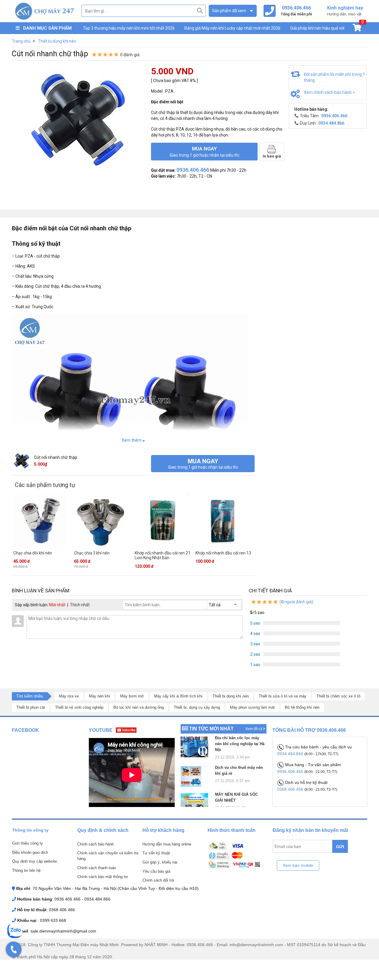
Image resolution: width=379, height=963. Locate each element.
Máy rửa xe (69, 696)
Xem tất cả (254, 729)
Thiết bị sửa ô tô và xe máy (282, 696)
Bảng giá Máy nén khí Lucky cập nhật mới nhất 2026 (232, 28)
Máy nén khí (99, 696)
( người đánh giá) (296, 601)
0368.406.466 (290, 789)
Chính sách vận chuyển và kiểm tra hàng (107, 856)
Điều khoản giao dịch (30, 852)
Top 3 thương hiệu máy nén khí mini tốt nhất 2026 (129, 28)
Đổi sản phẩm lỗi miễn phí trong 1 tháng (334, 77)
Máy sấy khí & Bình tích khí (178, 696)
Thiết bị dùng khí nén (231, 696)
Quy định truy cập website (34, 861)
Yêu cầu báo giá (156, 871)
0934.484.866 (290, 753)
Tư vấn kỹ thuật (156, 853)
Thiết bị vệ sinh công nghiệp (79, 707)
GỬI (340, 846)
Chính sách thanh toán (96, 868)
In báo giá (272, 156)
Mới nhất (57, 604)
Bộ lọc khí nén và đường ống (138, 707)
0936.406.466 (290, 771)
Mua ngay (204, 151)
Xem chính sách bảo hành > (329, 92)
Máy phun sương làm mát (252, 707)
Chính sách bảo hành (95, 844)
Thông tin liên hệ (26, 870)
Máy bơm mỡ (132, 696)
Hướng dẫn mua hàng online (166, 844)
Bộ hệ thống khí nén (302, 707)
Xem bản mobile (298, 865)
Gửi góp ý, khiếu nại (159, 862)
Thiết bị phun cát (30, 707)
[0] (357, 29)
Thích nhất (80, 604)
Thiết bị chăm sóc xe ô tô (338, 696)
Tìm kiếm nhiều (29, 696)
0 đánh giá (129, 54)
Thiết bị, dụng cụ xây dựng (197, 707)
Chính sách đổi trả (158, 880)
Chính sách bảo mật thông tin (102, 876)
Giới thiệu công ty (27, 843)
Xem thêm (132, 440)
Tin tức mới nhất (211, 728)
